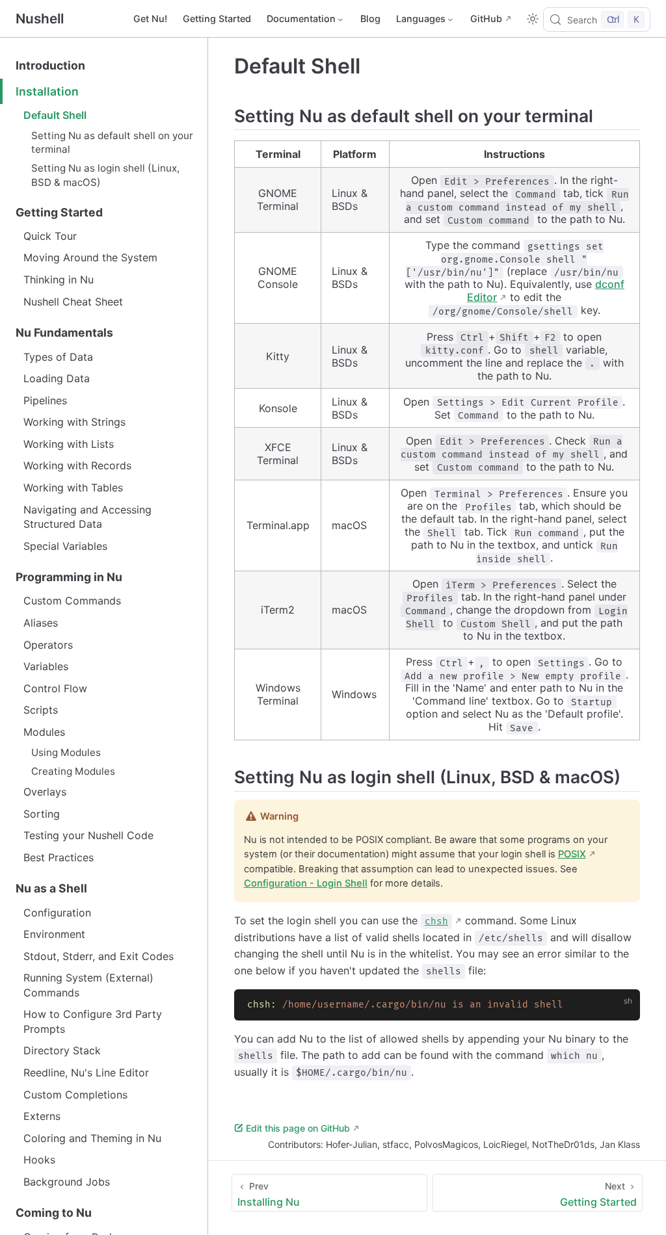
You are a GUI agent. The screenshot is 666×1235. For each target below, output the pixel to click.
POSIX (572, 854)
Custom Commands (72, 600)
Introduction (50, 65)
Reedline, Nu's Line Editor (86, 1072)
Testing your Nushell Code (88, 835)
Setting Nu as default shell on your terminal (112, 142)
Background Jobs (66, 1181)
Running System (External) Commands (88, 984)
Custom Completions (75, 1094)
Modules (44, 731)
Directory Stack (62, 1050)
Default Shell (55, 115)
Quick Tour (50, 235)
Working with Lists (68, 443)
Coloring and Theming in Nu (92, 1138)
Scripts (40, 709)
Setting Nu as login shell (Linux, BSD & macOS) (105, 175)
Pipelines (45, 400)
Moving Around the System (90, 257)
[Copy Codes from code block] (622, 1007)
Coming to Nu (54, 1212)
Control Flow (55, 688)
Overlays (44, 791)
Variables (45, 666)
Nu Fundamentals (64, 332)
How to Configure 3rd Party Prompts (92, 1021)
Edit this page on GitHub (298, 1128)
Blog (370, 18)
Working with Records (77, 465)
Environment (54, 934)
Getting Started (217, 18)
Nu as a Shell (51, 888)
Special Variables (65, 546)
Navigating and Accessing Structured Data (87, 516)
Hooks (39, 1159)
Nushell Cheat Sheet (73, 301)
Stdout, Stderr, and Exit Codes (98, 956)
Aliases (40, 622)
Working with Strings (74, 421)
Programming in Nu (69, 577)
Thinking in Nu (58, 279)
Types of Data (58, 356)
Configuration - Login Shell (305, 883)
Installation (47, 91)
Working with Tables (73, 487)
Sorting (41, 813)
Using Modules (66, 752)
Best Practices (58, 857)
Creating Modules (73, 771)
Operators (48, 644)
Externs (41, 1116)
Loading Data (56, 378)
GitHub (486, 18)
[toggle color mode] (532, 19)
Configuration (57, 912)
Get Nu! (150, 18)
